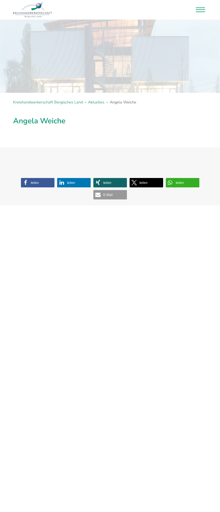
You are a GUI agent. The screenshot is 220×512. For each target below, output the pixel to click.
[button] (37, 182)
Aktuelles (96, 102)
